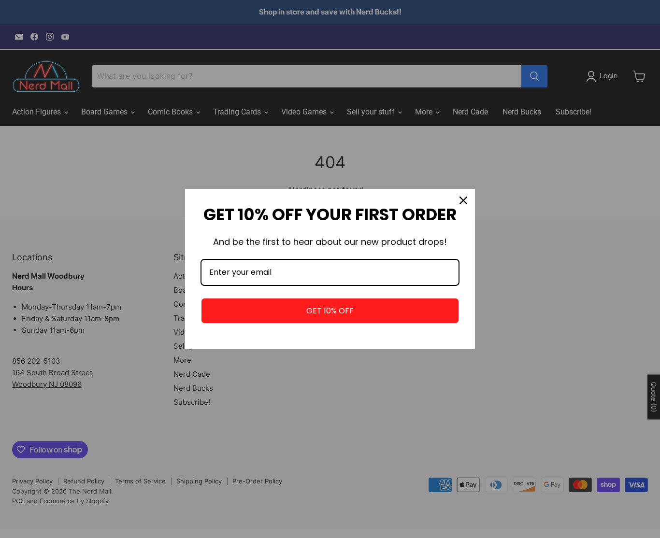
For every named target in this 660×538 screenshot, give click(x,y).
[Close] (463, 200)
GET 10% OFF (330, 310)
